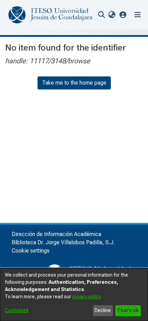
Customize (17, 310)
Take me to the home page (74, 82)
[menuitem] (111, 15)
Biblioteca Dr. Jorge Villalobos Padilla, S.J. (63, 242)
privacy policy (86, 296)
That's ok (128, 310)
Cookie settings (31, 250)
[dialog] (74, 294)
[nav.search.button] (101, 15)
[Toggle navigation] (138, 14)
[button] (123, 14)
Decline (103, 310)
